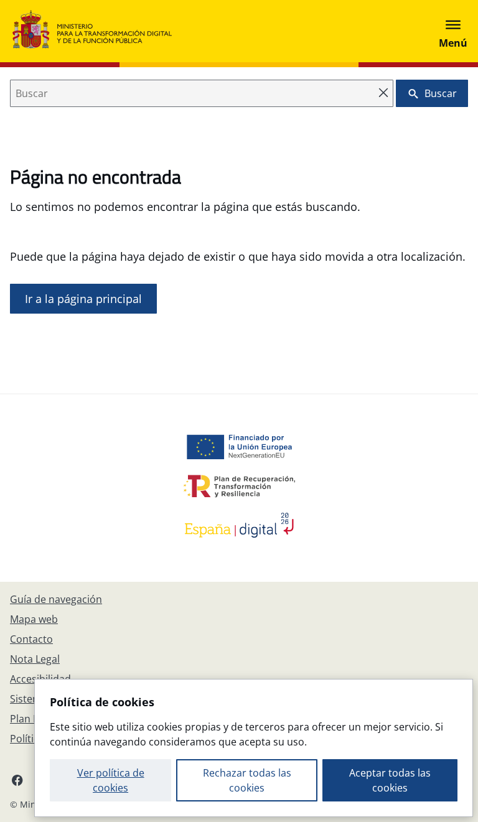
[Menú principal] (453, 31)
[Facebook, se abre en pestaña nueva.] (17, 779)
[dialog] (253, 748)
